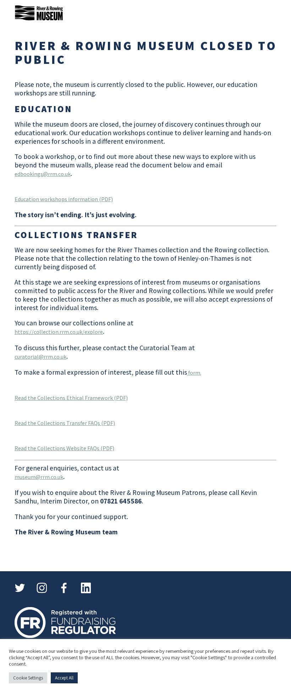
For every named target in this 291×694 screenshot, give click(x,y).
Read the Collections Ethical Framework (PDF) (71, 398)
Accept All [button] (64, 678)
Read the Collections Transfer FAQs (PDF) (65, 423)
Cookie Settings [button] (28, 678)
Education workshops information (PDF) (64, 199)
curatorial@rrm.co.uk (40, 356)
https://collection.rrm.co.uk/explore (59, 332)
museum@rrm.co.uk (39, 477)
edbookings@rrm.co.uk (43, 174)
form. (194, 372)
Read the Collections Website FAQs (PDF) (64, 448)
